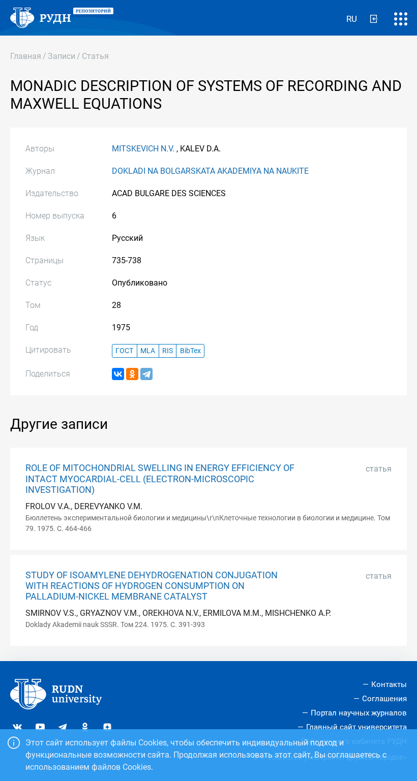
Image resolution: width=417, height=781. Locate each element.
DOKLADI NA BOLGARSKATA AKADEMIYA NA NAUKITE (210, 171)
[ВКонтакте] (118, 374)
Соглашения (384, 698)
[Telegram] (146, 374)
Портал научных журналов (359, 712)
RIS (167, 351)
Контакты (389, 684)
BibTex (190, 351)
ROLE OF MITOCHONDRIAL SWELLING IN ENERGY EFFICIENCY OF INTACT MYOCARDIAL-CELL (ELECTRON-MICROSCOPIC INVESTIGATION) (159, 478)
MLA (147, 351)
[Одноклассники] (132, 374)
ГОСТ (124, 351)
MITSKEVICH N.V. (143, 148)
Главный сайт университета (356, 727)
